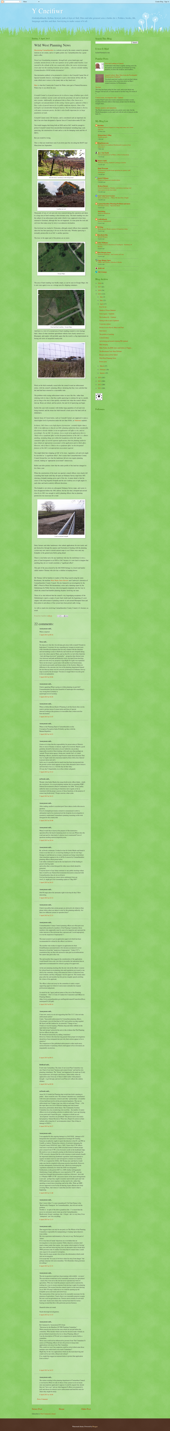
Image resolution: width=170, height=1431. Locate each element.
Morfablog (101, 211)
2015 (100, 294)
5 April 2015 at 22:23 (46, 915)
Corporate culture (105, 324)
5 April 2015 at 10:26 (46, 697)
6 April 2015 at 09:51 (46, 1057)
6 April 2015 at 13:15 (46, 1315)
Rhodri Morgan (103, 237)
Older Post (86, 1408)
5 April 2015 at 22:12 (46, 898)
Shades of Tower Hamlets (107, 310)
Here (35, 85)
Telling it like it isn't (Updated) (109, 320)
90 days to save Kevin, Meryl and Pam (111, 327)
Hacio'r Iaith (102, 161)
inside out (101, 268)
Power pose (103, 361)
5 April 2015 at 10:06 (46, 677)
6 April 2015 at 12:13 (46, 1219)
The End (98, 87)
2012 (100, 384)
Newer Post (37, 1408)
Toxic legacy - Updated (106, 314)
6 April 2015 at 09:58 (46, 1084)
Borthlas (101, 125)
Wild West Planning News (107, 358)
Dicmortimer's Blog (104, 135)
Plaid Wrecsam (103, 168)
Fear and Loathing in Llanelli (114, 63)
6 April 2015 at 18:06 (46, 1394)
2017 (100, 287)
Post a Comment (42, 1399)
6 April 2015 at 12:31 (46, 1266)
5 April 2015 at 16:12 (46, 796)
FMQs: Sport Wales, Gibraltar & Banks (110, 262)
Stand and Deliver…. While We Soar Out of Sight (113, 198)
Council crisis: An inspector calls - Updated (109, 97)
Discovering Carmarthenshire (43, 50)
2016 (100, 290)
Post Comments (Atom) (48, 1414)
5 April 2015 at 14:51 (46, 734)
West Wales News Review (59, 580)
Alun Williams (103, 243)
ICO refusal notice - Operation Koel (109, 206)
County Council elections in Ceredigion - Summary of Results (115, 245)
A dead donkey (104, 338)
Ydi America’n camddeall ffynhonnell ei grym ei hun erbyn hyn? (114, 146)
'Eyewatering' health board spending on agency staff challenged (114, 171)
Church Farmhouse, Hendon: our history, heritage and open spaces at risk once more (114, 189)
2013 (100, 381)
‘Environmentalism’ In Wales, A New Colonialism (113, 155)
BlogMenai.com (103, 143)
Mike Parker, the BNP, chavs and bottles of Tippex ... (116, 348)
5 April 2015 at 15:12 (46, 772)
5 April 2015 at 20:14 (46, 840)
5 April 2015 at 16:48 (46, 820)
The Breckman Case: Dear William (110, 351)
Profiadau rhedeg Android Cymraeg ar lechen (112, 162)
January (102, 373)
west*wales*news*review (106, 196)
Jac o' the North (103, 153)
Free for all (102, 307)
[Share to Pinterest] (67, 616)
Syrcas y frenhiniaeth (104, 221)
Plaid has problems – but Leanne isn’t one (111, 254)
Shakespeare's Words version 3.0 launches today (113, 229)
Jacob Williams (103, 178)
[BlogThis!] (60, 616)
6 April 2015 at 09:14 (46, 1004)
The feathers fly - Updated (107, 317)
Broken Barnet (103, 186)
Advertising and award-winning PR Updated (113, 341)
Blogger (94, 1426)
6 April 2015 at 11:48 (46, 1193)
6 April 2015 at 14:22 (46, 1370)
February (103, 369)
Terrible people (102, 137)
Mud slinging (103, 344)
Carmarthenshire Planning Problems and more (114, 204)
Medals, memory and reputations (105, 108)
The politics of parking (106, 334)
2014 (100, 377)
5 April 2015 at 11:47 (46, 717)
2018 (100, 283)
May (101, 300)
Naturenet (78, 420)
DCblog (100, 227)
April (102, 304)
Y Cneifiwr (47, 10)
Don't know (103, 331)
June (101, 297)
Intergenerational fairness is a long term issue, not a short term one (115, 128)
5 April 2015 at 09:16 (46, 635)
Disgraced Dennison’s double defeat (109, 180)
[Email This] (58, 616)
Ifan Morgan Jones (104, 252)
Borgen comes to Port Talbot (108, 355)
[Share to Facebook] (65, 616)
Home (61, 1408)
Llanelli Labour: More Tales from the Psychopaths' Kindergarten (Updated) (121, 76)
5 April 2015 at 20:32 (46, 882)
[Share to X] (62, 616)
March (102, 366)
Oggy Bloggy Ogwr (104, 260)
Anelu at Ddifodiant (104, 213)
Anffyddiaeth (102, 219)
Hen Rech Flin (103, 235)
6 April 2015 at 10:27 (46, 1126)
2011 (100, 388)
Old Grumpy (102, 272)
